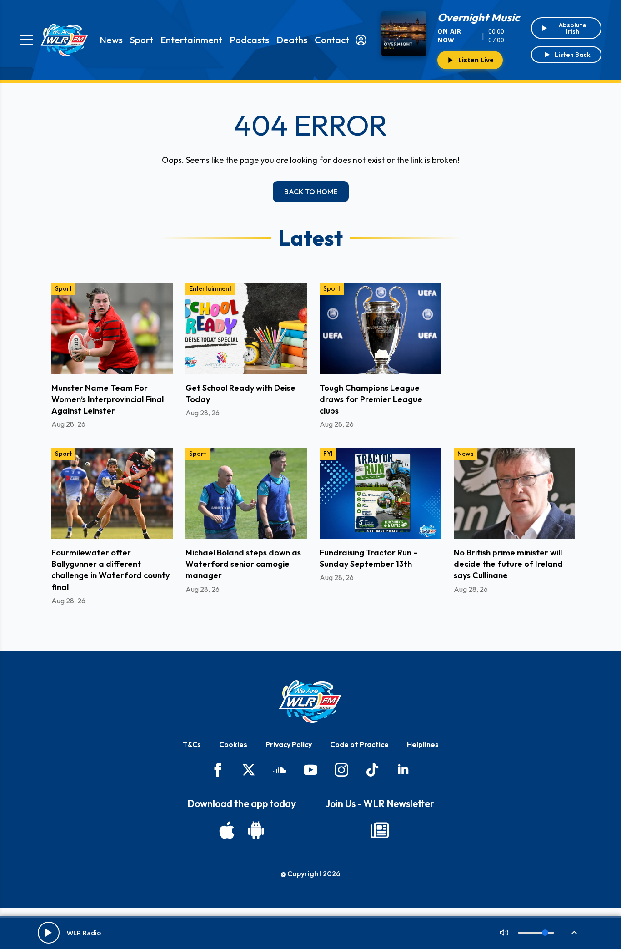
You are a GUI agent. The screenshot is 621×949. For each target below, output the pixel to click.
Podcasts (249, 39)
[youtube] (310, 769)
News (111, 39)
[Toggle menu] (26, 40)
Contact (332, 39)
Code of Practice (359, 744)
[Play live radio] (49, 933)
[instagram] (341, 769)
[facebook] (217, 769)
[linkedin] (403, 769)
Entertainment (191, 39)
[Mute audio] (504, 933)
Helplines (423, 744)
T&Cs (192, 744)
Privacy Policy (288, 744)
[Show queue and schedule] (574, 933)
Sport (141, 39)
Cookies (233, 744)
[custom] (279, 769)
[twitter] (248, 769)
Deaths (291, 39)
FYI (328, 453)
